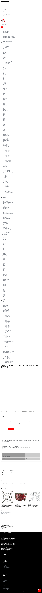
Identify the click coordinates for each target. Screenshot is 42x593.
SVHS (4, 126)
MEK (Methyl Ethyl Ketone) (8, 33)
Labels (4, 85)
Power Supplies (6, 56)
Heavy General (7, 186)
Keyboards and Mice (6, 218)
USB (4, 130)
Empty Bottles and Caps (7, 41)
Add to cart (11, 429)
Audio (4, 90)
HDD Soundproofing (8, 63)
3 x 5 (4, 69)
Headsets (5, 48)
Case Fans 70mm (7, 155)
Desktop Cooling (6, 135)
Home (4, 4)
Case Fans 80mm (7, 156)
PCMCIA (4, 114)
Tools (4, 64)
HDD (4, 103)
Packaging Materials (8, 193)
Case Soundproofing (8, 61)
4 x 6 (4, 72)
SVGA (4, 125)
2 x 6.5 (4, 68)
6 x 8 (4, 76)
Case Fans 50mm (7, 321)
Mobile (4, 51)
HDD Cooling (5, 139)
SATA (4, 121)
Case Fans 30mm (7, 149)
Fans (4, 99)
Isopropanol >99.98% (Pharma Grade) (9, 37)
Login (4, 576)
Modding (5, 52)
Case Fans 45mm (7, 151)
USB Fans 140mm (7, 169)
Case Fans (5, 145)
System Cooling (6, 311)
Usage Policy (5, 562)
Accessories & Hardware (6, 42)
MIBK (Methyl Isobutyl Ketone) (8, 36)
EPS (4, 97)
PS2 (4, 118)
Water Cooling (5, 144)
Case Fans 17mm (7, 146)
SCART (4, 124)
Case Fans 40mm (7, 150)
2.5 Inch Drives (7, 46)
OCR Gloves (7, 188)
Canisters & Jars (7, 191)
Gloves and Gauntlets (7, 352)
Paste (6, 176)
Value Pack (6, 177)
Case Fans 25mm (7, 316)
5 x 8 (4, 73)
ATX (4, 89)
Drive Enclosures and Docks (8, 213)
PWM (4, 120)
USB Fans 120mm (7, 167)
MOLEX (4, 109)
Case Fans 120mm (8, 159)
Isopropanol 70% (6, 38)
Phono (4, 115)
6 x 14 (4, 78)
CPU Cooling (5, 134)
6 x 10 (4, 77)
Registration (5, 5)
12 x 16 (4, 83)
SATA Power (5, 123)
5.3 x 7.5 (4, 74)
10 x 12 (4, 82)
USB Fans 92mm (7, 171)
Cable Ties (5, 43)
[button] (21, 196)
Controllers (7, 162)
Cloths (6, 181)
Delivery (4, 557)
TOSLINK (4, 129)
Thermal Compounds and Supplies (9, 172)
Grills (5, 165)
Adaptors (5, 88)
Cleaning (4, 180)
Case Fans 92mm (7, 157)
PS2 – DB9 (5, 119)
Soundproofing (6, 59)
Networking (5, 53)
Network (4, 280)
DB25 (4, 93)
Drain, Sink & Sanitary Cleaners (8, 182)
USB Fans (5, 166)
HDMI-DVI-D (5, 105)
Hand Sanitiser (6, 40)
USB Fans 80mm (7, 170)
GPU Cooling (5, 138)
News (4, 8)
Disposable (6, 185)
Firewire (4, 102)
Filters (6, 164)
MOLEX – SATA (6, 110)
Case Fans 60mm (7, 154)
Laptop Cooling (6, 140)
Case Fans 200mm (8, 161)
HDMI (4, 104)
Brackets (5, 133)
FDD (4, 100)
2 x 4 (4, 67)
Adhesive (6, 174)
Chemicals (4, 28)
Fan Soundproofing (8, 62)
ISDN (4, 108)
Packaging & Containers (7, 190)
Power (4, 116)
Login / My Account (6, 6)
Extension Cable (6, 98)
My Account (5, 575)
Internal (6, 47)
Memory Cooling (6, 141)
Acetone (4, 30)
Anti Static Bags (5, 66)
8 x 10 (4, 79)
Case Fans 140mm (8, 160)
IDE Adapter (5, 107)
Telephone (5, 128)
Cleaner (6, 175)
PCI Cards (6, 223)
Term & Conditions (6, 567)
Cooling (3, 131)
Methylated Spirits (6, 35)
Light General (7, 187)
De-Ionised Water (6, 31)
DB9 (4, 94)
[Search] (2, 27)
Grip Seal (5, 84)
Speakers (5, 58)
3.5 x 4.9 (4, 71)
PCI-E (4, 113)
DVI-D (4, 95)
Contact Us (5, 574)
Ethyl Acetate (5, 32)
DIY (2, 347)
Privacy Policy (5, 559)
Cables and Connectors (6, 87)
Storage (4, 57)
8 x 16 (4, 249)
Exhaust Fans (5, 136)
